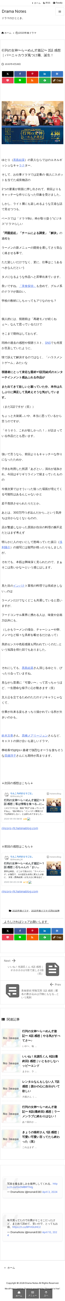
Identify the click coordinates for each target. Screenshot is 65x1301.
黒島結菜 (19, 160)
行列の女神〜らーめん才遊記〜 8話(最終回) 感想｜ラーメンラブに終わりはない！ (41, 1111)
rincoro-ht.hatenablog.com (20, 828)
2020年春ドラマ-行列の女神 (45, 910)
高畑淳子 (10, 755)
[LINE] (20, 80)
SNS (48, 342)
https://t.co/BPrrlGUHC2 (26, 1226)
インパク (19, 585)
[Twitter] (8, 74)
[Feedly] (45, 80)
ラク (22, 165)
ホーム (37, 3)
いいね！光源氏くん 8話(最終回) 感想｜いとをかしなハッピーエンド (40, 1061)
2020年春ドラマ (27, 32)
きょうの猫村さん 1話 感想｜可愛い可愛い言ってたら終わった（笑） (41, 1136)
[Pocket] (8, 80)
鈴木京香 (7, 735)
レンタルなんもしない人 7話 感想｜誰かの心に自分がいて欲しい (41, 1086)
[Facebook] (20, 74)
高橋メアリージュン (35, 735)
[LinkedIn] (45, 74)
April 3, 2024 (49, 1191)
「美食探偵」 (27, 286)
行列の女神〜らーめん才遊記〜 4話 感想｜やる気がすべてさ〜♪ (41, 1035)
